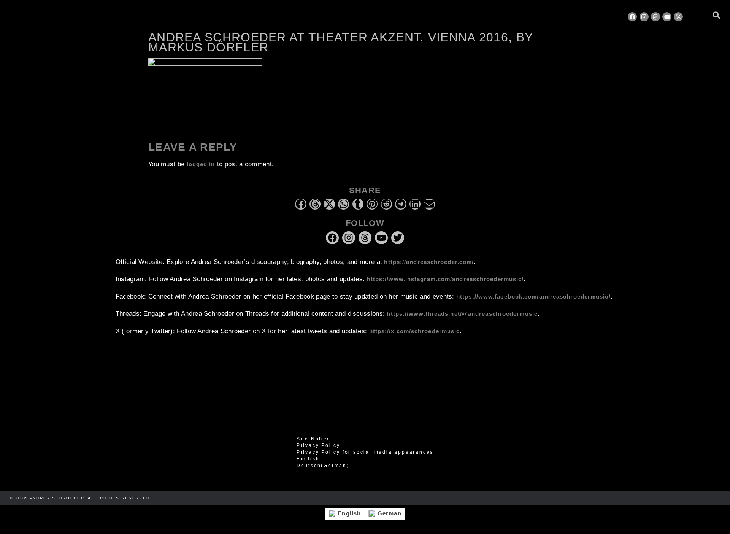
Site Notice (314, 439)
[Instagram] (644, 16)
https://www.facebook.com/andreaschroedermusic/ (533, 296)
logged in (201, 164)
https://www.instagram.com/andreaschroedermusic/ (445, 279)
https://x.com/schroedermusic (414, 331)
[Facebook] (632, 16)
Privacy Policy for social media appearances (365, 452)
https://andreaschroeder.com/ (429, 262)
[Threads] (655, 16)
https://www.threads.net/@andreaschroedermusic (462, 313)
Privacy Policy (318, 445)
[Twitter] (397, 237)
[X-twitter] (678, 16)
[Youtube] (666, 16)
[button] (716, 15)
